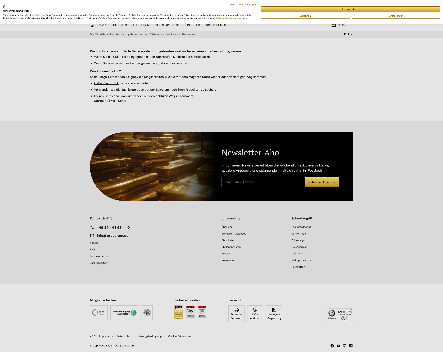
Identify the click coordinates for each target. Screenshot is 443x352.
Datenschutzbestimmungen (242, 4)
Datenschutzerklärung (226, 18)
